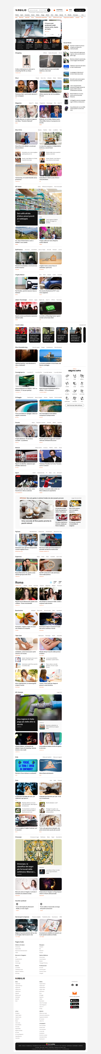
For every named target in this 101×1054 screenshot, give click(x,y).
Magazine (18, 103)
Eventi (30, 585)
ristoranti (41, 950)
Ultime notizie (38, 447)
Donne (32, 15)
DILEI (60, 1045)
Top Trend (17, 936)
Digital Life (41, 299)
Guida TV (31, 103)
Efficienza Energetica (47, 186)
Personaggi (49, 103)
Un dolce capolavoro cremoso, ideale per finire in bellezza (61, 523)
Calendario (17, 997)
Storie (60, 447)
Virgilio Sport (42, 985)
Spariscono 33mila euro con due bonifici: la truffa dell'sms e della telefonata (75, 339)
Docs (50, 17)
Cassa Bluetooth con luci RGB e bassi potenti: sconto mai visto (77, 108)
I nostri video (19, 325)
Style (50, 130)
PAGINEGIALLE (29, 1045)
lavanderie (17, 967)
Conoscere (17, 655)
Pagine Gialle (19, 942)
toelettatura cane (19, 969)
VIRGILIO (24, 1045)
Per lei (60, 53)
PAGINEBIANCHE (49, 1045)
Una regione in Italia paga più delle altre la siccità (26, 721)
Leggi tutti (59, 692)
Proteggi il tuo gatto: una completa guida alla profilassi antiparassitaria (53, 810)
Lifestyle (49, 78)
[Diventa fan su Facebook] (72, 984)
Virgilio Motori (19, 274)
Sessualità (59, 635)
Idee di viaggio (38, 397)
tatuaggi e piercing (43, 963)
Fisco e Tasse (42, 249)
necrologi (17, 973)
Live (54, 472)
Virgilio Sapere (18, 1015)
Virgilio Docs (17, 991)
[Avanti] (84, 335)
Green (18, 221)
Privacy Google (47, 12)
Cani (51, 780)
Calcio (34, 472)
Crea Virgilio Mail (80, 10)
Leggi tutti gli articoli (76, 498)
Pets (16, 780)
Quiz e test (59, 556)
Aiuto (16, 1001)
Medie (54, 422)
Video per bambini (47, 757)
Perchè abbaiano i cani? (52, 802)
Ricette (69, 15)
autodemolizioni (18, 959)
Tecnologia (18, 72)
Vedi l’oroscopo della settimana (74, 405)
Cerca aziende (42, 1025)
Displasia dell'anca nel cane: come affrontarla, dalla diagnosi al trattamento (29, 804)
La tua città (41, 1031)
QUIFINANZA (69, 1045)
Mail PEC (27, 17)
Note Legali (42, 1047)
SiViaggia (18, 397)
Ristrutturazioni (58, 347)
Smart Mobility (18, 1024)
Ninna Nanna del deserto (46, 773)
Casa (16, 367)
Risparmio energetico (44, 551)
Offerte (45, 53)
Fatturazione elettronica (41, 17)
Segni (52, 837)
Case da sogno (36, 347)
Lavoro (60, 249)
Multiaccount (18, 995)
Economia (27, 15)
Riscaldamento (33, 531)
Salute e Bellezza (43, 955)
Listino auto (17, 1022)
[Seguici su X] (76, 984)
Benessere (41, 635)
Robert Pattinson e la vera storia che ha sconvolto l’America (76, 95)
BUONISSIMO (75, 1045)
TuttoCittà (17, 1038)
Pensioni (55, 249)
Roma (19, 582)
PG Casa (17, 1032)
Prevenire (17, 687)
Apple (35, 299)
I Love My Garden (47, 372)
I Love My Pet (38, 372)
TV (65, 15)
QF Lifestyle (19, 692)
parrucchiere (42, 957)
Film (55, 103)
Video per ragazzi (57, 757)
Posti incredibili (58, 397)
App (40, 319)
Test (61, 130)
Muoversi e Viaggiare (20, 955)
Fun (82, 17)
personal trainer (42, 971)
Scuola (17, 422)
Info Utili (49, 249)
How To (48, 299)
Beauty (40, 130)
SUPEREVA (80, 1045)
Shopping (17, 1013)
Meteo (37, 15)
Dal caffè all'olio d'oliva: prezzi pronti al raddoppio (25, 216)
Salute (53, 635)
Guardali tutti (82, 325)
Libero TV (41, 1006)
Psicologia (47, 635)
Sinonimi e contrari (40, 422)
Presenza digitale (36, 917)
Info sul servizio (32, 12)
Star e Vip (43, 78)
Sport (21, 15)
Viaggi (42, 15)
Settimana (42, 837)
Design (43, 347)
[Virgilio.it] (20, 10)
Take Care (18, 635)
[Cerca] (48, 10)
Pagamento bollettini (69, 17)
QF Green (18, 186)
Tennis (40, 492)
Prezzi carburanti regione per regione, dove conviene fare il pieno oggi (77, 54)
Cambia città (18, 585)
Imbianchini (41, 531)
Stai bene (41, 655)
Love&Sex (55, 130)
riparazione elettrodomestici (21, 950)
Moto (44, 274)
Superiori (59, 422)
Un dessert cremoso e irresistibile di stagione (75, 523)
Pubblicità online (46, 917)
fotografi (41, 973)
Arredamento (49, 347)
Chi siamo (37, 1047)
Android (31, 299)
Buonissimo (19, 610)
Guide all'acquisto (53, 53)
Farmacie (36, 585)
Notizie (17, 15)
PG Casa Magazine (19, 1034)
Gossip (61, 15)
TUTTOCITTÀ (56, 1045)
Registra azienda (18, 1030)
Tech (52, 15)
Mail (16, 17)
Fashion (45, 130)
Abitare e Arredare (20, 944)
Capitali (51, 397)
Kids (16, 757)
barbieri (41, 961)
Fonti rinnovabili (58, 186)
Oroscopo (75, 15)
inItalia (40, 999)
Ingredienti (59, 610)
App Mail (17, 999)
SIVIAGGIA (64, 1045)
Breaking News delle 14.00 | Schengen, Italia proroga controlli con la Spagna (35, 339)
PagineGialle (18, 1028)
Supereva (18, 556)
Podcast (60, 780)
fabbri (16, 952)
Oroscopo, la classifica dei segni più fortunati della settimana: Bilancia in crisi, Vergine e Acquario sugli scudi (26, 868)
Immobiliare (34, 249)
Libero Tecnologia (21, 300)
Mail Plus (21, 17)
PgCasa (17, 531)
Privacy (46, 1047)
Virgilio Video (42, 989)
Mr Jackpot (41, 1019)
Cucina (16, 630)
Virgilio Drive (18, 989)
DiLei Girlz (18, 130)
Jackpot (77, 17)
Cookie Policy (51, 1047)
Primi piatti (39, 610)
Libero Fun (41, 1020)
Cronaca (47, 31)
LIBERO (20, 1045)
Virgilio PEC (17, 987)
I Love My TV (30, 372)
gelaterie (41, 946)
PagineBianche (18, 1036)
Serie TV (60, 103)
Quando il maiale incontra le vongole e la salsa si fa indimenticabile (77, 47)
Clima (39, 186)
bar (40, 948)
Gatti (55, 780)
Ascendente (59, 837)
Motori (47, 15)
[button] (59, 35)
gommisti (17, 961)
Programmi (42, 103)
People (37, 78)
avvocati (41, 967)
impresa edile (18, 948)
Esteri (55, 447)
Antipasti (33, 610)
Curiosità (60, 274)
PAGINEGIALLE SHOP (37, 1045)
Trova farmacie (42, 1029)
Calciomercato (40, 472)
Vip (16, 97)
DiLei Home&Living (21, 347)
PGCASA (44, 1045)
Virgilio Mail (17, 983)
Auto (40, 274)
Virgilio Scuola (18, 1017)
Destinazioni (30, 397)
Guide (16, 319)
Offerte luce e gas (57, 17)
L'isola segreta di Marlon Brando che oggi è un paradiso (52, 221)
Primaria (49, 422)
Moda (40, 72)
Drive (32, 17)
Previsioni (59, 585)
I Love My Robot (58, 372)
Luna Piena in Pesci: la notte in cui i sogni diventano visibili (53, 871)
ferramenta (17, 946)
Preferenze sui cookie (58, 1047)
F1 (46, 472)
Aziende (42, 585)
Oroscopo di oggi (34, 837)
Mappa (53, 585)
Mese (48, 837)
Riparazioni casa (58, 531)
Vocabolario (41, 1033)
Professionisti (43, 965)
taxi (16, 957)
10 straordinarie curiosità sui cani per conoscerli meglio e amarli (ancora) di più (29, 810)
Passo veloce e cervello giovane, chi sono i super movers (52, 665)
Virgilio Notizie (42, 983)
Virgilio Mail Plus (18, 985)
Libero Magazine (42, 1004)
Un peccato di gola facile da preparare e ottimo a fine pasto (61, 510)
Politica (51, 447)
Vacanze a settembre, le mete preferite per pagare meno (52, 727)
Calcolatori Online (43, 1037)
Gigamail (17, 993)
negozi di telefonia (19, 971)
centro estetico (42, 959)
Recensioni (59, 299)
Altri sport (59, 472)
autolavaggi (17, 963)
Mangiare (41, 944)
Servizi (17, 965)
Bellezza (60, 78)
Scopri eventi (42, 1027)
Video (56, 15)
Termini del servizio (39, 12)
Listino (54, 274)
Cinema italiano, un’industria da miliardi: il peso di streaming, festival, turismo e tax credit (25, 748)
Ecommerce (55, 917)
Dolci (53, 610)
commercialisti (42, 969)
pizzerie (41, 952)
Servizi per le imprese (22, 917)
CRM (60, 917)
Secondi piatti (47, 610)
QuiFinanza (19, 249)
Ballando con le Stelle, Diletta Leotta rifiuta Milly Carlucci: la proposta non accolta (49, 120)
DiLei (17, 78)
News (36, 103)
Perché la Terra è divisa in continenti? (25, 773)
